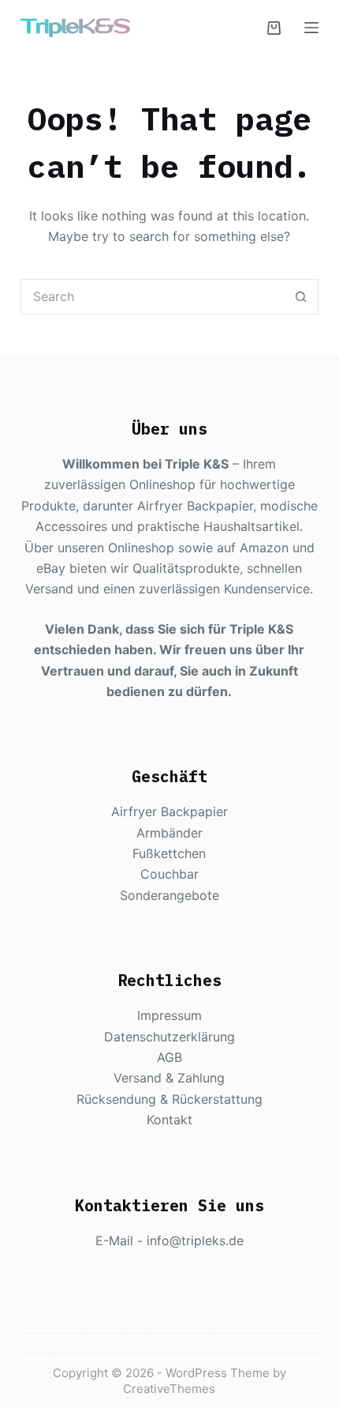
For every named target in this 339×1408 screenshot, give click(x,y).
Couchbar (169, 874)
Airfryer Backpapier (169, 811)
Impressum (169, 1015)
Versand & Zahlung (169, 1078)
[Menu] (311, 28)
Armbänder (169, 833)
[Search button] (301, 297)
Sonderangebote (169, 895)
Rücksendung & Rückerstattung (169, 1099)
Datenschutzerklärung (169, 1037)
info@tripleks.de (195, 1240)
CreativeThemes (169, 1388)
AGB (169, 1057)
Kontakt (169, 1120)
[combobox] (152, 296)
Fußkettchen (169, 853)
